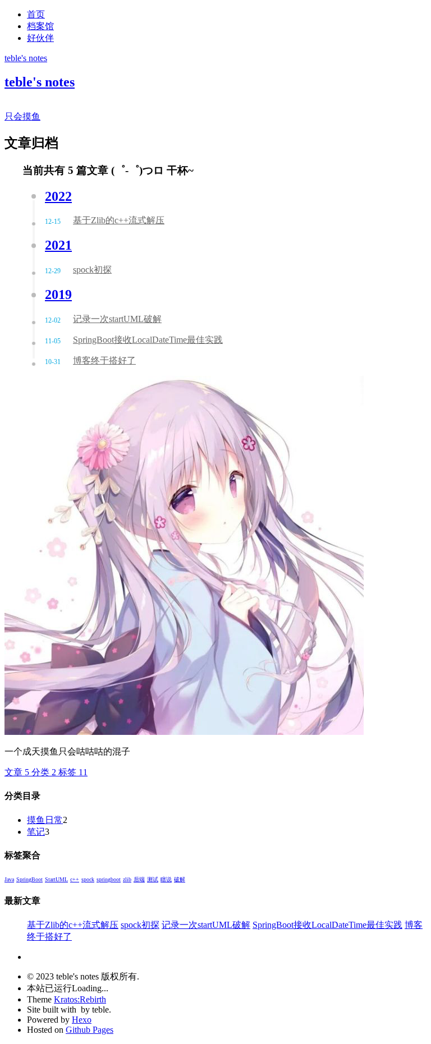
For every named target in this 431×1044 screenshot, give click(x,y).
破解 (179, 879)
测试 (152, 879)
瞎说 (166, 879)
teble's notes (25, 58)
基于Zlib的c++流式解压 (72, 925)
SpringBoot (29, 879)
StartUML (56, 879)
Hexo (81, 1019)
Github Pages (89, 1029)
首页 (36, 14)
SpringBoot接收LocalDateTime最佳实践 (327, 925)
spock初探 (140, 925)
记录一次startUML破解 (206, 925)
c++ (74, 879)
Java (9, 879)
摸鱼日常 (45, 820)
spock (87, 879)
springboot (109, 879)
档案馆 (40, 26)
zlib (127, 879)
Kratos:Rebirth (80, 999)
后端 (139, 879)
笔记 (36, 831)
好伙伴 (40, 38)
